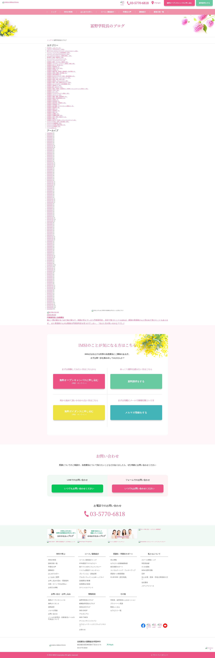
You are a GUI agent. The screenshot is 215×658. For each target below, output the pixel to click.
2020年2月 (50, 252)
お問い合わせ (53, 614)
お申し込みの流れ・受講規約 (58, 581)
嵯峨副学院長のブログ (87, 603)
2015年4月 (50, 297)
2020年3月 (50, 250)
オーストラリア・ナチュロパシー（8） (57, 58)
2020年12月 (50, 236)
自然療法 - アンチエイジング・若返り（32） (58, 93)
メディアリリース (148, 586)
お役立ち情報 (53, 587)
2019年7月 (50, 261)
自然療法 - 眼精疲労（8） (53, 107)
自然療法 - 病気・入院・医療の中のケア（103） (59, 82)
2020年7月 (50, 244)
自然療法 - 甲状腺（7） (53, 69)
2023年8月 (50, 188)
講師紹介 (51, 570)
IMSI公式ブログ (84, 607)
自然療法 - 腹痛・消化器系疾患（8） (56, 98)
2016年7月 (50, 274)
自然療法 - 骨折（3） (52, 112)
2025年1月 (50, 161)
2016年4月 (50, 279)
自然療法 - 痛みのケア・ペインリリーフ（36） (59, 77)
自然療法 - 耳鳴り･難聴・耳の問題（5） (57, 73)
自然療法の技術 (84, 584)
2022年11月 (50, 200)
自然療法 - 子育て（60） (53, 90)
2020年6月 (50, 246)
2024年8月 (50, 169)
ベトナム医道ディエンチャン (89, 570)
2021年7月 (50, 225)
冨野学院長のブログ (86, 600)
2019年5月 (50, 265)
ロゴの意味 (145, 567)
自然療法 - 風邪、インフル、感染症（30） (57, 62)
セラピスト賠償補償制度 (119, 563)
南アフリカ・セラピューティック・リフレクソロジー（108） (62, 51)
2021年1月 (50, 235)
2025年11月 (50, 147)
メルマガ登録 (53, 610)
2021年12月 (50, 217)
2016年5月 (50, 277)
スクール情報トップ (149, 560)
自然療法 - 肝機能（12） (53, 113)
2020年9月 (50, 241)
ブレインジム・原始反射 (88, 574)
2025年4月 (50, 156)
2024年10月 (50, 166)
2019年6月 (50, 263)
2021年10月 (50, 221)
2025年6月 (50, 153)
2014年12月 (50, 304)
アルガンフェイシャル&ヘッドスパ (91, 577)
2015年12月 (50, 285)
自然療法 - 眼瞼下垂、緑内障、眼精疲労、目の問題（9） (61, 71)
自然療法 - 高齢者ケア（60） (54, 85)
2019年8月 (50, 260)
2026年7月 (50, 134)
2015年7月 (50, 293)
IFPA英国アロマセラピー (88, 563)
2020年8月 (50, 243)
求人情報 (113, 560)
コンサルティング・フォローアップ (122, 570)
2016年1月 (50, 283)
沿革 (143, 574)
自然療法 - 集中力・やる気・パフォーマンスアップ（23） (61, 120)
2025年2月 (50, 159)
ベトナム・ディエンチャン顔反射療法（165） (58, 52)
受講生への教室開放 (117, 574)
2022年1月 (50, 216)
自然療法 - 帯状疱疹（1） (53, 104)
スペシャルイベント (86, 587)
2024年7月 (50, 170)
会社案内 (145, 582)
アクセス (157, 3)
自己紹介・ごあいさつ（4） (54, 47)
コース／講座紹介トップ (88, 560)
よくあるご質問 (53, 577)
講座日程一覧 (53, 563)
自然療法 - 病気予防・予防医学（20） (56, 102)
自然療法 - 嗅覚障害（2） (53, 66)
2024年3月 (50, 177)
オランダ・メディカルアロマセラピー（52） (58, 54)
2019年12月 (50, 255)
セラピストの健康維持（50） (54, 123)
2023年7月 (50, 189)
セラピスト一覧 (115, 610)
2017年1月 (50, 266)
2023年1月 (50, 197)
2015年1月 (50, 302)
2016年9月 (50, 271)
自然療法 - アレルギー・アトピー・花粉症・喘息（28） (61, 63)
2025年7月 (50, 152)
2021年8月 (50, 224)
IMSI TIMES (83, 617)
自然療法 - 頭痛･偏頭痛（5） (54, 74)
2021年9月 (50, 222)
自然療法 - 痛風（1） (52, 118)
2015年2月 (50, 301)
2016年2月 (50, 282)
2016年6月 (50, 276)
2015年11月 (50, 287)
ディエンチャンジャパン (88, 621)
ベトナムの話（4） (52, 128)
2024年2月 (50, 178)
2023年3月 (50, 195)
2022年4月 (50, 211)
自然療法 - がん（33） (52, 91)
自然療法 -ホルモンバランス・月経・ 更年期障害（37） (61, 76)
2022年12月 (50, 199)
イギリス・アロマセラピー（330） (56, 49)
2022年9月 (50, 203)
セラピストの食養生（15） (54, 126)
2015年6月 (50, 294)
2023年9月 (50, 186)
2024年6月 (50, 172)
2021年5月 (50, 228)
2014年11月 (50, 305)
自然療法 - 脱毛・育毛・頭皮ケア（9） (57, 117)
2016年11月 (50, 268)
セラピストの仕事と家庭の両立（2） (56, 124)
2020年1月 (50, 254)
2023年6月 (50, 191)
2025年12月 (50, 145)
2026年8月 (50, 133)
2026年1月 (50, 144)
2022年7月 (50, 206)
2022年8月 (50, 205)
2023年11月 (50, 183)
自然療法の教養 (84, 581)
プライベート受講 (116, 603)
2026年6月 (50, 136)
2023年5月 (50, 192)
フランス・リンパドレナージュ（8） (56, 60)
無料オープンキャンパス (179, 3)
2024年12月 (50, 162)
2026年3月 (50, 141)
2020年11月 (50, 238)
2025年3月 (50, 158)
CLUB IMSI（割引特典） (119, 577)
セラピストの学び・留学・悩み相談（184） (58, 121)
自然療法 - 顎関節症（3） (53, 110)
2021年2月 (50, 233)
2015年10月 (50, 288)
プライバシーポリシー (160, 655)
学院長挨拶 (145, 563)
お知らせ (82, 629)
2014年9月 (50, 308)
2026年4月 (50, 139)
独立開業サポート (116, 567)
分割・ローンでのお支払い (57, 584)
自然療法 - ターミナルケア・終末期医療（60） (59, 84)
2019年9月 (50, 258)
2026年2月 (50, 142)
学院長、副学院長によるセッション (122, 600)
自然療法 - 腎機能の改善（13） (55, 115)
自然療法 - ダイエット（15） (54, 95)
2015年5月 (50, 296)
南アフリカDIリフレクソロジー (90, 567)
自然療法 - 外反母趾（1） (53, 101)
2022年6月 (50, 208)
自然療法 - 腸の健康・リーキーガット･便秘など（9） (60, 106)
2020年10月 (50, 239)
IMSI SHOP (83, 610)
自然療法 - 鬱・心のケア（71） (55, 87)
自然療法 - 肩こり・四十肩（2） (55, 65)
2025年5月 (50, 155)
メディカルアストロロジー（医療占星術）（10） (59, 55)
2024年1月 (50, 180)
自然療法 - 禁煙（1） (52, 109)
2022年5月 (50, 210)
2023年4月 (50, 194)
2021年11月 (50, 219)
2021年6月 (50, 227)
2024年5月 (50, 173)
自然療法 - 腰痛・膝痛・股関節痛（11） (57, 96)
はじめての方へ (53, 574)
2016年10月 (50, 269)
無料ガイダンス (53, 603)
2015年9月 (50, 290)
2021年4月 (50, 230)
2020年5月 (50, 247)
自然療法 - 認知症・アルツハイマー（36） (57, 80)
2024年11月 (50, 164)
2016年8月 (50, 272)
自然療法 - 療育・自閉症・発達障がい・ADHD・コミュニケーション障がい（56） (67, 88)
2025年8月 (50, 150)
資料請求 (204, 3)
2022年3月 (50, 213)
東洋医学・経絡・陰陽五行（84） (55, 57)
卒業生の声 (52, 567)
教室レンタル (115, 607)
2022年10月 (50, 202)
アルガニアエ (84, 614)
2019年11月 (50, 257)
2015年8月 (50, 291)
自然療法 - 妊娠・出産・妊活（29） (56, 79)
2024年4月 (50, 175)
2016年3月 (50, 280)
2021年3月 (50, 232)
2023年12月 (50, 181)
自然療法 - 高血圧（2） (53, 99)
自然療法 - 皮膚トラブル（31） (55, 68)
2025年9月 (50, 148)
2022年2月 (50, 214)
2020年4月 (50, 249)
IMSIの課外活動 (147, 570)
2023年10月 (50, 184)
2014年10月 (50, 307)
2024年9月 (50, 167)
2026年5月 (50, 137)
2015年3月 (50, 299)
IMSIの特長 (52, 560)
